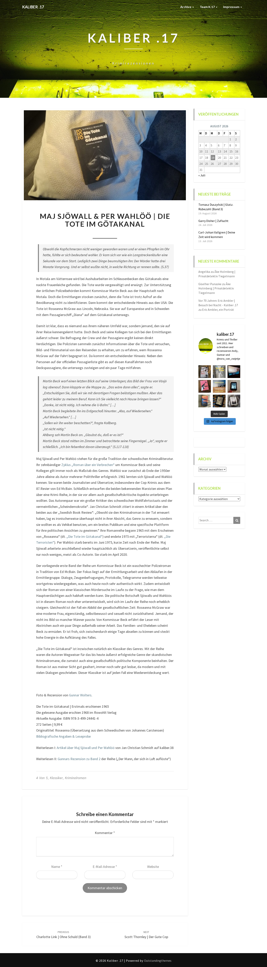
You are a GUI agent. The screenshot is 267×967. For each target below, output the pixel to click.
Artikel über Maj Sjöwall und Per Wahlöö (86, 747)
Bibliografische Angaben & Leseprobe (63, 736)
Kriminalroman (75, 778)
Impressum (231, 7)
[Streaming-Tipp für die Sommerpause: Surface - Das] (234, 371)
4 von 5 (42, 778)
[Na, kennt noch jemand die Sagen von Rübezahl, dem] (204, 371)
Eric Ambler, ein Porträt (218, 310)
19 (212, 158)
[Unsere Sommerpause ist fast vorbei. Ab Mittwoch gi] (219, 371)
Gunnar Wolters (80, 695)
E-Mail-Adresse (105, 866)
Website (153, 866)
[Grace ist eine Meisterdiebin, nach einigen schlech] (204, 401)
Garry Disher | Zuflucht (213, 221)
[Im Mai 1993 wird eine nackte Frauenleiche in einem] (234, 401)
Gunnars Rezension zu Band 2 (79, 759)
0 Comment (129, 233)
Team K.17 (207, 7)
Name (56, 866)
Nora (80, 233)
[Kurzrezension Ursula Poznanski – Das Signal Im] (219, 401)
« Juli (201, 175)
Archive (186, 7)
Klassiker (56, 778)
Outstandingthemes (157, 961)
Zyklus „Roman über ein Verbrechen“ (88, 464)
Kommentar (105, 833)
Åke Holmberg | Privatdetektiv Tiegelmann (216, 288)
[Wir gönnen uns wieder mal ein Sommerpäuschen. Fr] (219, 386)
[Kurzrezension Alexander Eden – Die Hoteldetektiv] (234, 386)
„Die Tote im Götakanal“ (84, 536)
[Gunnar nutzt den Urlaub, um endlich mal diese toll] (204, 386)
